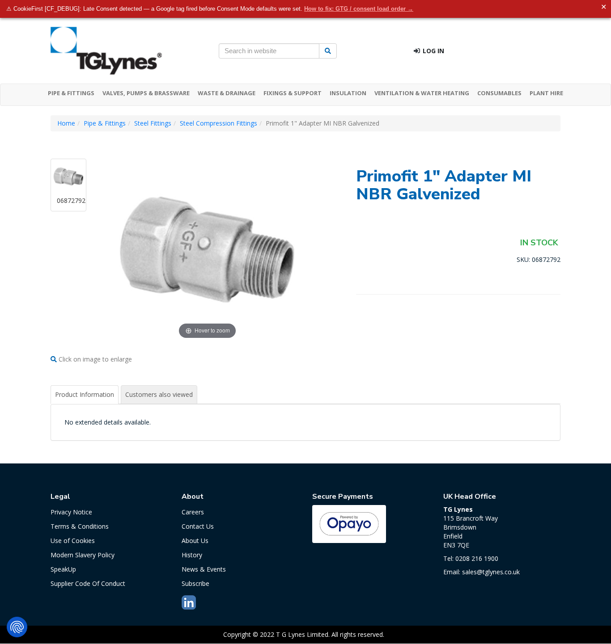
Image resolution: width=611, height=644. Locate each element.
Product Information (84, 394)
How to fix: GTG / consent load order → (358, 8)
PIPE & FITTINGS (71, 93)
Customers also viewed (159, 394)
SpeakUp (63, 569)
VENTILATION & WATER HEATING (421, 93)
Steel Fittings (152, 123)
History (192, 555)
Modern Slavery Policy (83, 555)
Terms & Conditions (80, 526)
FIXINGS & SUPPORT (292, 93)
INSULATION (348, 93)
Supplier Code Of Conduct (88, 583)
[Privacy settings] (17, 627)
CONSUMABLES (499, 93)
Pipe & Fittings (105, 123)
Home (66, 123)
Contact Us (198, 526)
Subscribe (195, 583)
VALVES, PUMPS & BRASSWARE (146, 93)
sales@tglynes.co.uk (491, 572)
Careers (193, 512)
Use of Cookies (73, 540)
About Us (195, 540)
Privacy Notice (71, 512)
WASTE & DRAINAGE (226, 93)
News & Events (204, 569)
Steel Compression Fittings (218, 123)
